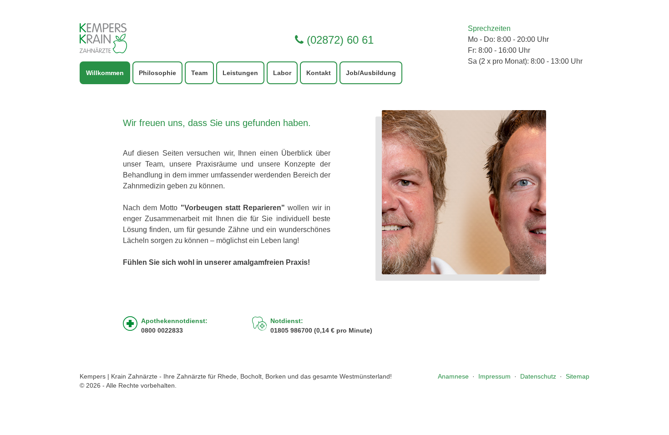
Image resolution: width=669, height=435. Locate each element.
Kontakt (318, 72)
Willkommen (105, 72)
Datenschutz (538, 376)
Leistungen (240, 72)
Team (199, 72)
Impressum (494, 376)
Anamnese (453, 376)
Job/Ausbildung (371, 72)
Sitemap (577, 376)
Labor (282, 72)
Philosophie (157, 72)
